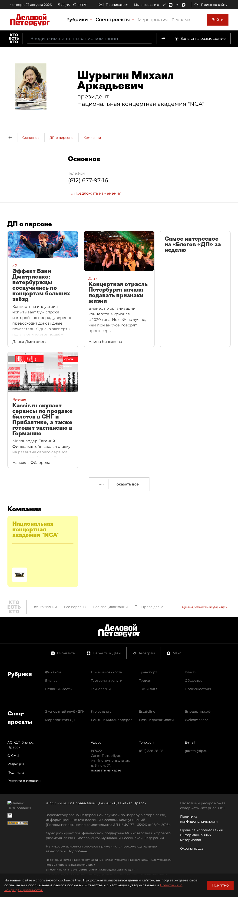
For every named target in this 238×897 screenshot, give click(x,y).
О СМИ (13, 756)
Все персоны (75, 607)
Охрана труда (191, 848)
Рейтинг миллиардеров (111, 720)
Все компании (45, 607)
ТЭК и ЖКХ (148, 689)
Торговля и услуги (106, 680)
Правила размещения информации (204, 607)
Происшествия (198, 689)
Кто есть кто (101, 711)
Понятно (220, 885)
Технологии (101, 689)
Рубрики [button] (77, 19)
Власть (190, 672)
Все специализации (110, 607)
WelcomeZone (196, 720)
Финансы (53, 672)
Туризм (145, 680)
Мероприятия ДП (60, 720)
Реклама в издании (24, 781)
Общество (193, 680)
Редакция (15, 764)
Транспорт (148, 672)
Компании (92, 138)
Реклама (181, 19)
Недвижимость (58, 689)
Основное (31, 138)
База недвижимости (156, 720)
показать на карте (106, 770)
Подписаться (117, 5)
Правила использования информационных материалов (201, 835)
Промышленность (106, 672)
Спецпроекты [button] (113, 19)
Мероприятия (153, 19)
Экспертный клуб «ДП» (65, 711)
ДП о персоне (61, 138)
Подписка (15, 772)
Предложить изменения (97, 193)
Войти (218, 19)
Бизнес (51, 680)
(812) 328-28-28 (151, 751)
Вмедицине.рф (198, 711)
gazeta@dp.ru (196, 751)
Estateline (147, 711)
